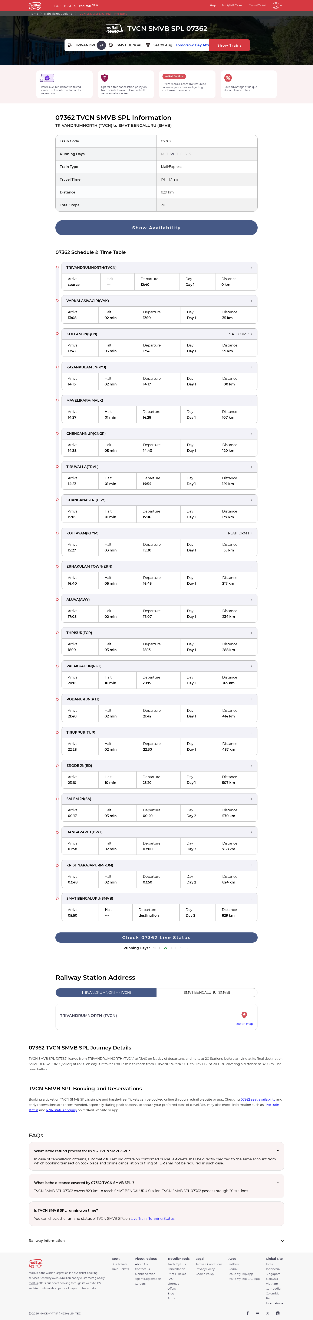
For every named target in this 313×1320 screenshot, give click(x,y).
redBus (233, 1264)
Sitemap (173, 1283)
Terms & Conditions (209, 1264)
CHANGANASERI (81, 500)
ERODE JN (75, 766)
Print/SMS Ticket (232, 5)
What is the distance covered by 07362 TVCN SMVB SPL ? (84, 1183)
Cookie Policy (205, 1274)
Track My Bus (177, 1264)
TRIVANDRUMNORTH (85, 268)
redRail (88, 6)
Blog (171, 1293)
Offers (172, 1288)
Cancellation (176, 1269)
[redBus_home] (40, 5)
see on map (244, 1024)
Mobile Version (145, 1274)
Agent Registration (148, 1278)
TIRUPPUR (75, 732)
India (269, 1264)
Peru (269, 1298)
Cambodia (273, 1288)
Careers (140, 1283)
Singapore (273, 1274)
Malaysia (272, 1278)
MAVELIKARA (78, 400)
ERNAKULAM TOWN (84, 566)
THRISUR (74, 633)
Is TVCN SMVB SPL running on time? (66, 1210)
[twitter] (267, 1313)
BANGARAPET (79, 832)
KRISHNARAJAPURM (84, 865)
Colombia (273, 1293)
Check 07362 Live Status (156, 937)
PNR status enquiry (61, 1110)
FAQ (171, 1278)
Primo (172, 1298)
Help (213, 5)
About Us (141, 1264)
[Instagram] (278, 1313)
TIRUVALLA (76, 467)
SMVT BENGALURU (83, 898)
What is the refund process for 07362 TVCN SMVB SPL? (82, 1151)
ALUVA (72, 600)
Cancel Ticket (257, 5)
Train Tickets (120, 1269)
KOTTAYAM (76, 533)
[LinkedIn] (257, 1313)
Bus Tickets (119, 1264)
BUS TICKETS (65, 6)
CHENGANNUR (79, 434)
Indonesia (273, 1269)
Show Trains (229, 45)
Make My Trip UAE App (244, 1278)
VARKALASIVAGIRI (82, 301)
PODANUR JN (78, 699)
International (275, 1303)
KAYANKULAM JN (81, 367)
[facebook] (248, 1313)
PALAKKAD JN (79, 666)
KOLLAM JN (76, 334)
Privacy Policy (205, 1269)
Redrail (233, 1269)
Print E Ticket (177, 1274)
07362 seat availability (258, 1099)
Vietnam (272, 1283)
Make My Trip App (240, 1274)
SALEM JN (75, 799)
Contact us (142, 1269)
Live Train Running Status (153, 1219)
